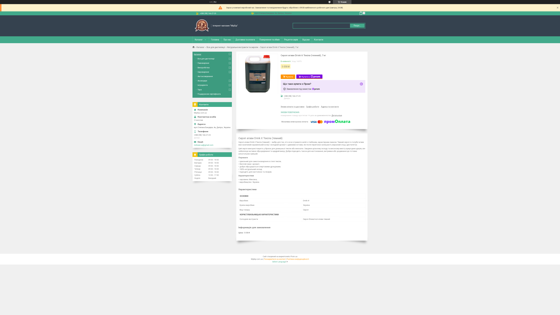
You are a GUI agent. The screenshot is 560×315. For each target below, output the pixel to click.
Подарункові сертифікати (209, 94)
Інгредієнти (203, 85)
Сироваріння (203, 72)
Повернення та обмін (269, 39)
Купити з (306, 76)
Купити (289, 76)
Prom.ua (294, 257)
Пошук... (357, 25)
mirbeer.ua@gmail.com (203, 145)
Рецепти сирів (291, 39)
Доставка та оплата (245, 39)
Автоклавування (205, 76)
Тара (200, 90)
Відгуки (306, 39)
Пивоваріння (203, 63)
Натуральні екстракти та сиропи (242, 47)
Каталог (199, 39)
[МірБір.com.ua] (202, 25)
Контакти (318, 39)
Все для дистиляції (216, 47)
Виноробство (204, 67)
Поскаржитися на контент (274, 259)
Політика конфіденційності (298, 259)
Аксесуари (202, 81)
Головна (215, 39)
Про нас (227, 39)
